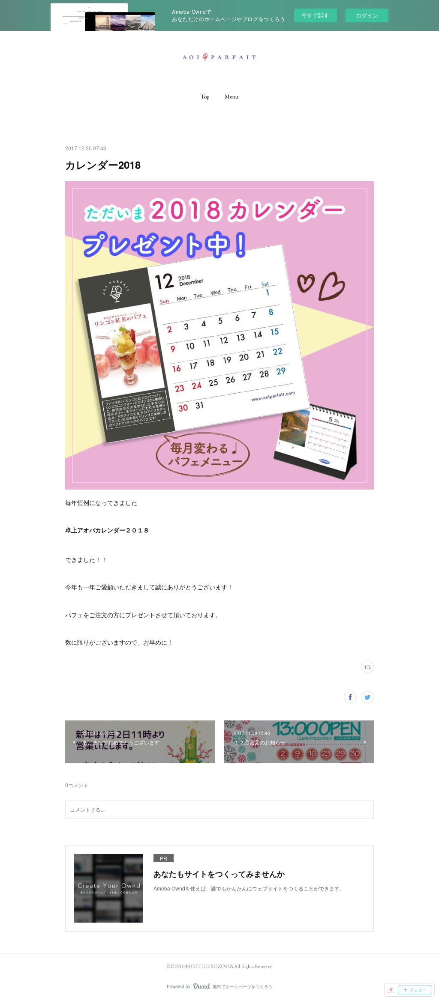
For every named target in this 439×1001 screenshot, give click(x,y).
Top (205, 96)
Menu (231, 96)
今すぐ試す (315, 15)
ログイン (367, 15)
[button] (205, 96)
